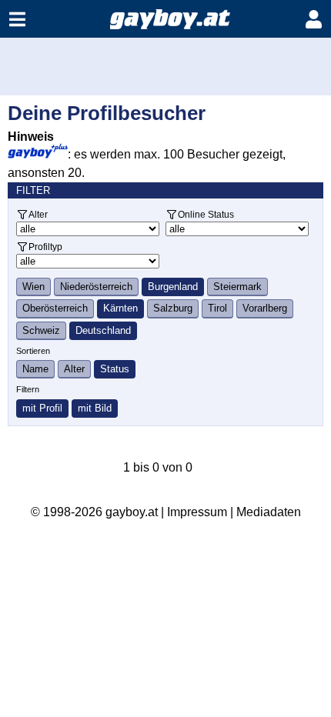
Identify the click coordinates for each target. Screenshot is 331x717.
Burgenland (173, 286)
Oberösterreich (55, 308)
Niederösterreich (96, 286)
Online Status (206, 214)
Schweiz (41, 330)
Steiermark (237, 286)
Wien (33, 286)
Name (35, 369)
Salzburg (172, 308)
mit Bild (95, 408)
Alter (38, 214)
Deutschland (103, 330)
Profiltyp (45, 247)
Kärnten (120, 308)
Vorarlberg (264, 308)
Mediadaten (268, 512)
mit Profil (42, 408)
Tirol (217, 308)
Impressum (197, 512)
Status (114, 369)
